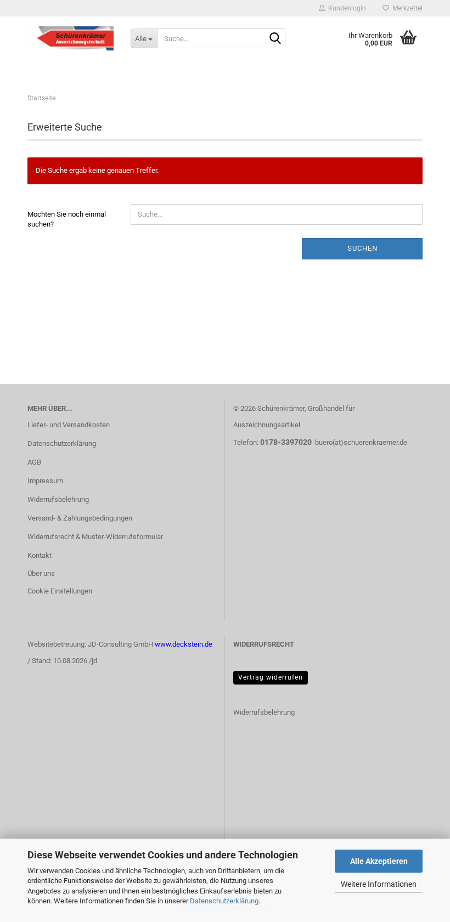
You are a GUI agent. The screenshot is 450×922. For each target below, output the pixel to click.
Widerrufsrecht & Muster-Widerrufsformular (95, 537)
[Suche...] (275, 39)
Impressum (45, 481)
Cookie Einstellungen (59, 591)
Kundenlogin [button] (345, 8)
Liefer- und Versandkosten (68, 425)
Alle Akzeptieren (379, 861)
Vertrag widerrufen (270, 677)
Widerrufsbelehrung (58, 499)
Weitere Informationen (379, 884)
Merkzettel (406, 8)
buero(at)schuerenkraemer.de (361, 442)
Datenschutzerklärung (224, 901)
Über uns (41, 573)
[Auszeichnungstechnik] (70, 38)
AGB (34, 462)
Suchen (362, 248)
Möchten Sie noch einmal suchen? (66, 219)
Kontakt (39, 555)
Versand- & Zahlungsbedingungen (79, 518)
